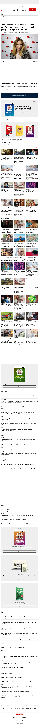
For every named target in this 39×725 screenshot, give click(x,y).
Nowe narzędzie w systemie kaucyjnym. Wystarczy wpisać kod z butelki (18, 468)
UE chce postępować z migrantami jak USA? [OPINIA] (13, 648)
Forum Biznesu (34, 708)
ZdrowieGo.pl (23, 708)
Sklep (37, 6)
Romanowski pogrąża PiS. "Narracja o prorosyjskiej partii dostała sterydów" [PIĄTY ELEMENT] (19, 634)
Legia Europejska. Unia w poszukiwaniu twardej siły (13, 519)
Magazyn (2, 447)
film (2, 142)
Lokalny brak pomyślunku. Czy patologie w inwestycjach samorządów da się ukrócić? (19, 696)
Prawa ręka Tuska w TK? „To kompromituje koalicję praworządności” (17, 639)
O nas (5, 705)
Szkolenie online (19, 382)
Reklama (8, 705)
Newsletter (27, 708)
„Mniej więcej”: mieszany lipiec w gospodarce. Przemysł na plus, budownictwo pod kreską (16, 686)
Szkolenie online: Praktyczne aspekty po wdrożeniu (23, 109)
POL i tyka (2, 620)
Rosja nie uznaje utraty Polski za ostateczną (11, 449)
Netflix (5, 142)
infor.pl (34, 6)
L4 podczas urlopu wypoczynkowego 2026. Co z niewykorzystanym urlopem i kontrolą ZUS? (19, 245)
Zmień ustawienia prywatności (31, 705)
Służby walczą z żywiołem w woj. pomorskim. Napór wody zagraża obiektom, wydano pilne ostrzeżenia (19, 396)
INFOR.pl (11, 708)
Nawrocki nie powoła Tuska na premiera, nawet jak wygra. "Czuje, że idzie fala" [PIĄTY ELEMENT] (18, 617)
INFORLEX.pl (14, 708)
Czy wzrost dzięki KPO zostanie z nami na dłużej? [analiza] (15, 691)
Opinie (2, 650)
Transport (3, 437)
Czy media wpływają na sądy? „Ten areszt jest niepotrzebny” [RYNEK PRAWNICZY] (17, 628)
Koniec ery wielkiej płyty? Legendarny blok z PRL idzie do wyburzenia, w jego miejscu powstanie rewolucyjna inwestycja (19, 402)
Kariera (17, 705)
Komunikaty (13, 705)
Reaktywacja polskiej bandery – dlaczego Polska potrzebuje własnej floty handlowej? (32, 259)
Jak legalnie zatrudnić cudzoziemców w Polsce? (19, 604)
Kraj (2, 410)
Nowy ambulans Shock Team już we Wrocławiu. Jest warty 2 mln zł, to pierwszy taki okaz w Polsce (17, 430)
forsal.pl (30, 6)
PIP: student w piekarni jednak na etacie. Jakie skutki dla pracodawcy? (6, 259)
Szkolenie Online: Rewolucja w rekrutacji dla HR (19, 546)
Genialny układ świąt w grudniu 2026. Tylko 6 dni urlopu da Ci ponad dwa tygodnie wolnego (18, 454)
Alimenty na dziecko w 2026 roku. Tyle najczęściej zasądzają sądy (31, 245)
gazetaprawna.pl (19, 708)
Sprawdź (24, 112)
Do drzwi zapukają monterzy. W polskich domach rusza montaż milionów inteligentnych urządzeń (6, 231)
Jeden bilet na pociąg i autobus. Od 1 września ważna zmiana (15, 444)
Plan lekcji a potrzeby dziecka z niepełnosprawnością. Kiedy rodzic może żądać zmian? (18, 459)
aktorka (9, 142)
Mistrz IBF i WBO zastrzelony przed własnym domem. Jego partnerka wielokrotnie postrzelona (17, 510)
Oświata (2, 457)
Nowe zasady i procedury (19, 602)
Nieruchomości (3, 399)
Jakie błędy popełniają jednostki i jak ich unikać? (23, 107)
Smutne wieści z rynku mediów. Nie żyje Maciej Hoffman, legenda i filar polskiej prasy (18, 418)
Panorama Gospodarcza (19, 710)
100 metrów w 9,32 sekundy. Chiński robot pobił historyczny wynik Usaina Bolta (18, 424)
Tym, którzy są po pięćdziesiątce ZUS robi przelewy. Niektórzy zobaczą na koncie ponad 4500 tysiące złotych (19, 231)
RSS (37, 705)
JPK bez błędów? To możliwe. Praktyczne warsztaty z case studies (19, 384)
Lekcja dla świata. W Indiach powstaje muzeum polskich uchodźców (17, 515)
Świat (2, 405)
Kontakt (2, 705)
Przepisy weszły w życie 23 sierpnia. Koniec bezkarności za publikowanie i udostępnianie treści (31, 231)
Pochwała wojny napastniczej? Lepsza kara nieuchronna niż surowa (17, 652)
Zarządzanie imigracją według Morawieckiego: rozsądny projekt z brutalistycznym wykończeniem (16, 662)
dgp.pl (22, 6)
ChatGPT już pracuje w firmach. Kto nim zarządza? (13, 667)
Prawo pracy (3, 451)
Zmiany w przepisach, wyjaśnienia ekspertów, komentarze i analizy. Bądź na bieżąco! (19, 576)
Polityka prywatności (22, 705)
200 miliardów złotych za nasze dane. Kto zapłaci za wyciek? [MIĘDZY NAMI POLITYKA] (19, 623)
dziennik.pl (25, 6)
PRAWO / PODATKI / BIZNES (19, 574)
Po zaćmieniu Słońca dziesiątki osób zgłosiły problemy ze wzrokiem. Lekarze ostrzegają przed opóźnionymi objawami (19, 259)
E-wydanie (2, 654)
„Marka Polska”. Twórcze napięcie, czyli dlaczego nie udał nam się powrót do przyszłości (19, 657)
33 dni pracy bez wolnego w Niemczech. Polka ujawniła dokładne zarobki (18, 464)
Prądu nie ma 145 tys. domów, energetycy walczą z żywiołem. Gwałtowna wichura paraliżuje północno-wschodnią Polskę (18, 413)
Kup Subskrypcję (32, 9)
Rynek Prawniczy (3, 626)
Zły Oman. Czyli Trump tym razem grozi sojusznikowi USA (15, 524)
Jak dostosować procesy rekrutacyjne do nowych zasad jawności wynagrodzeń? (19, 548)
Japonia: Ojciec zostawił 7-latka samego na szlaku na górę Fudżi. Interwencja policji (19, 407)
